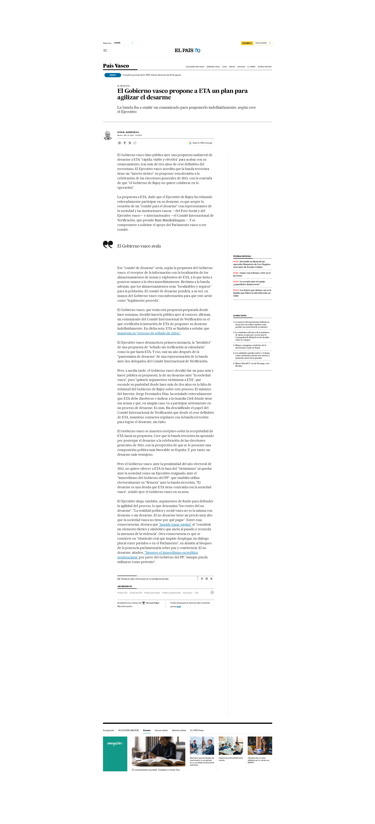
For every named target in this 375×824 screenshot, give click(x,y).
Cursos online (161, 730)
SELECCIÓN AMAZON (128, 730)
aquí (179, 606)
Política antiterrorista (171, 593)
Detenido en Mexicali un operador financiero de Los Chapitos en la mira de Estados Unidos (252, 264)
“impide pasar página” (175, 524)
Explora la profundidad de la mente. (231, 759)
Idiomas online (179, 730)
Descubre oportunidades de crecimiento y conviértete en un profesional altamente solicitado (202, 761)
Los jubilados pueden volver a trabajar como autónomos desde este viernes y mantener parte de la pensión (252, 355)
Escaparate (108, 730)
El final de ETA (136, 593)
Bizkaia (232, 67)
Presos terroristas (152, 593)
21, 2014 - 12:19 (133, 135)
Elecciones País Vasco (195, 67)
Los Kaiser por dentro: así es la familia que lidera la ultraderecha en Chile (252, 293)
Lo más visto (239, 316)
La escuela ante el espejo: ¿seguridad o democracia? (249, 283)
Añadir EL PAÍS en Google (202, 143)
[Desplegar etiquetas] (212, 592)
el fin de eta (123, 86)
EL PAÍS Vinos (197, 730)
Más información (124, 606)
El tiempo (251, 67)
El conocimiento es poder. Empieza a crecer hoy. (156, 770)
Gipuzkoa (241, 67)
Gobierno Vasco (213, 67)
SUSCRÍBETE (247, 43)
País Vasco (116, 66)
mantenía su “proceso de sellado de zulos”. (149, 333)
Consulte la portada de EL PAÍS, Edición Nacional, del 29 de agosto (152, 75)
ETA (196, 593)
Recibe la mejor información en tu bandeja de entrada (144, 579)
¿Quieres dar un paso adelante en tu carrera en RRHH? (258, 760)
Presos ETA (122, 593)
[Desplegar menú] (105, 50)
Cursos (146, 730)
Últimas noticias (265, 67)
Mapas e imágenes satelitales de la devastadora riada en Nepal (250, 346)
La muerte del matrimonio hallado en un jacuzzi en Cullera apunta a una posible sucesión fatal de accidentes (252, 324)
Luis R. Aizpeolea (128, 132)
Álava (224, 67)
